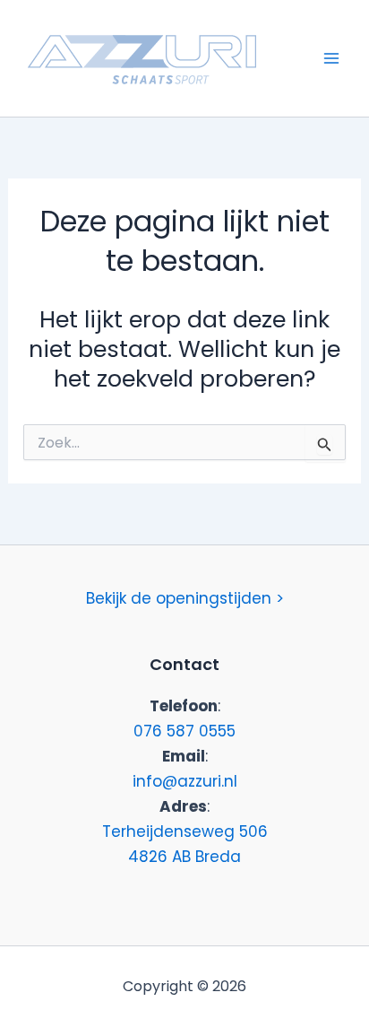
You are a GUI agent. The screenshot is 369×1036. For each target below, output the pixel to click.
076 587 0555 (184, 731)
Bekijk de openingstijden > (185, 598)
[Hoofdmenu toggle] (331, 58)
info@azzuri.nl (185, 781)
